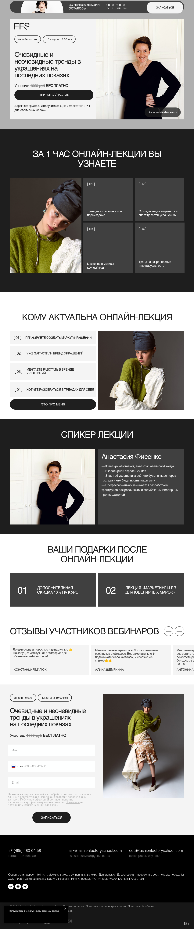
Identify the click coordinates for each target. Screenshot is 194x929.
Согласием (73, 802)
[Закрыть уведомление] (65, 908)
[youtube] (18, 886)
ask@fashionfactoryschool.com (95, 850)
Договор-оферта (73, 906)
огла (36, 794)
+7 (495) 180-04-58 (24, 850)
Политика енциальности (106, 906)
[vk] (11, 886)
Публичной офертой (33, 799)
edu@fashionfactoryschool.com (156, 850)
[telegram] (25, 886)
